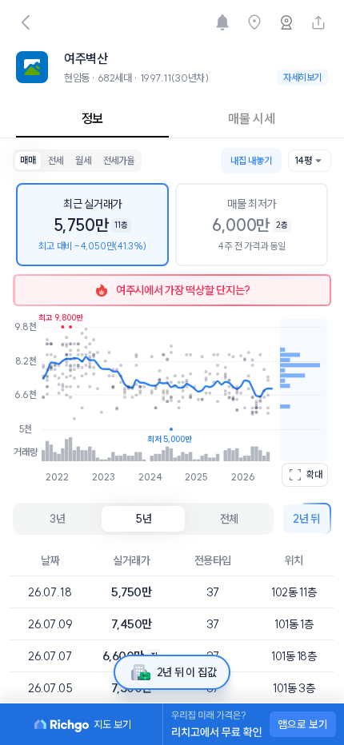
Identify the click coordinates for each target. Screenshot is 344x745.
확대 (314, 474)
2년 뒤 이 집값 (186, 672)
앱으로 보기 (303, 724)
